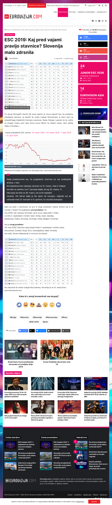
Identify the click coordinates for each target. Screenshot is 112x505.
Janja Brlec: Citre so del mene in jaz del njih (99, 167)
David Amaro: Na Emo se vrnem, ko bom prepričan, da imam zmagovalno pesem (99, 156)
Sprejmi (94, 501)
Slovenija (38, 317)
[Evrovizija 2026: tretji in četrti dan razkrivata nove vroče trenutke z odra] (42, 383)
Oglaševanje (87, 495)
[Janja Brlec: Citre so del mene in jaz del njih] (84, 168)
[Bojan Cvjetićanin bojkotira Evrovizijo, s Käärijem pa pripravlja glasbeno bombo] (84, 178)
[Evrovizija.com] (23, 16)
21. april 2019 (12, 135)
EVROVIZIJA (63, 12)
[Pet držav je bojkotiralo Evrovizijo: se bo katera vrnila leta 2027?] (10, 456)
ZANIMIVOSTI (102, 12)
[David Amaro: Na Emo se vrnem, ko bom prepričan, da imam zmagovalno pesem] (84, 154)
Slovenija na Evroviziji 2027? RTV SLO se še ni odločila (62, 455)
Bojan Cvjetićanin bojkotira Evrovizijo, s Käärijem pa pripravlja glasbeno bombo (99, 179)
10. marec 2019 (38, 132)
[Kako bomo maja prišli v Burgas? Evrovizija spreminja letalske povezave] (10, 466)
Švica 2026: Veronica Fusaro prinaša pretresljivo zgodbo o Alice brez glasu (42, 418)
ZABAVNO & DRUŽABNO (86, 12)
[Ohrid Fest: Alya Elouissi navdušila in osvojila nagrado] (81, 455)
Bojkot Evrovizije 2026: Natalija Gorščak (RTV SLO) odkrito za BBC (96, 394)
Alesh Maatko (13, 58)
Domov (8, 30)
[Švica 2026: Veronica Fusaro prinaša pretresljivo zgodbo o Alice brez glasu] (42, 406)
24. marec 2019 (52, 132)
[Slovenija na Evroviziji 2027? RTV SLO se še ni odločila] (46, 456)
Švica (65, 317)
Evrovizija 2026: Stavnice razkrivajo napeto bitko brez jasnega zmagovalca (68, 394)
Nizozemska (52, 317)
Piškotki (95, 495)
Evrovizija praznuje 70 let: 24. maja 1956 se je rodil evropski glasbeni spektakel (15, 394)
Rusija (13, 317)
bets (46, 322)
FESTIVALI (72, 12)
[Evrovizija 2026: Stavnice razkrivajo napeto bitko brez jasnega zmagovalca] (69, 383)
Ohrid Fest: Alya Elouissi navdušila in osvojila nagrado (98, 454)
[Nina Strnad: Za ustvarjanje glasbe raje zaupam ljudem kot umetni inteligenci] (84, 130)
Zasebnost (103, 495)
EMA (55, 12)
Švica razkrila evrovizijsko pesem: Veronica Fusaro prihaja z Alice (67, 418)
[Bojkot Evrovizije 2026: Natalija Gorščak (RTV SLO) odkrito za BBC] (96, 383)
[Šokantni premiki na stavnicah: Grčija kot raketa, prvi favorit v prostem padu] (96, 406)
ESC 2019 (34, 322)
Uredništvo (78, 495)
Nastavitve (80, 501)
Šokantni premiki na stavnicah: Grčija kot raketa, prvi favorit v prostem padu (95, 418)
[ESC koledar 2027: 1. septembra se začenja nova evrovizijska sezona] (10, 445)
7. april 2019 (66, 132)
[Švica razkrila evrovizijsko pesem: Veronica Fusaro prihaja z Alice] (69, 406)
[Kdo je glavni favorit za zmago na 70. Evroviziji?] (16, 406)
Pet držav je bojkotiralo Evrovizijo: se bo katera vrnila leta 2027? (27, 455)
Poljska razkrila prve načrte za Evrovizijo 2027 (62, 5)
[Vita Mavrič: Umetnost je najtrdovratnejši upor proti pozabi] (84, 143)
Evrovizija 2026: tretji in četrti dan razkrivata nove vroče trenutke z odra (42, 394)
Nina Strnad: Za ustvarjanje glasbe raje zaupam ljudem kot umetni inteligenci (99, 131)
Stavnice (25, 317)
